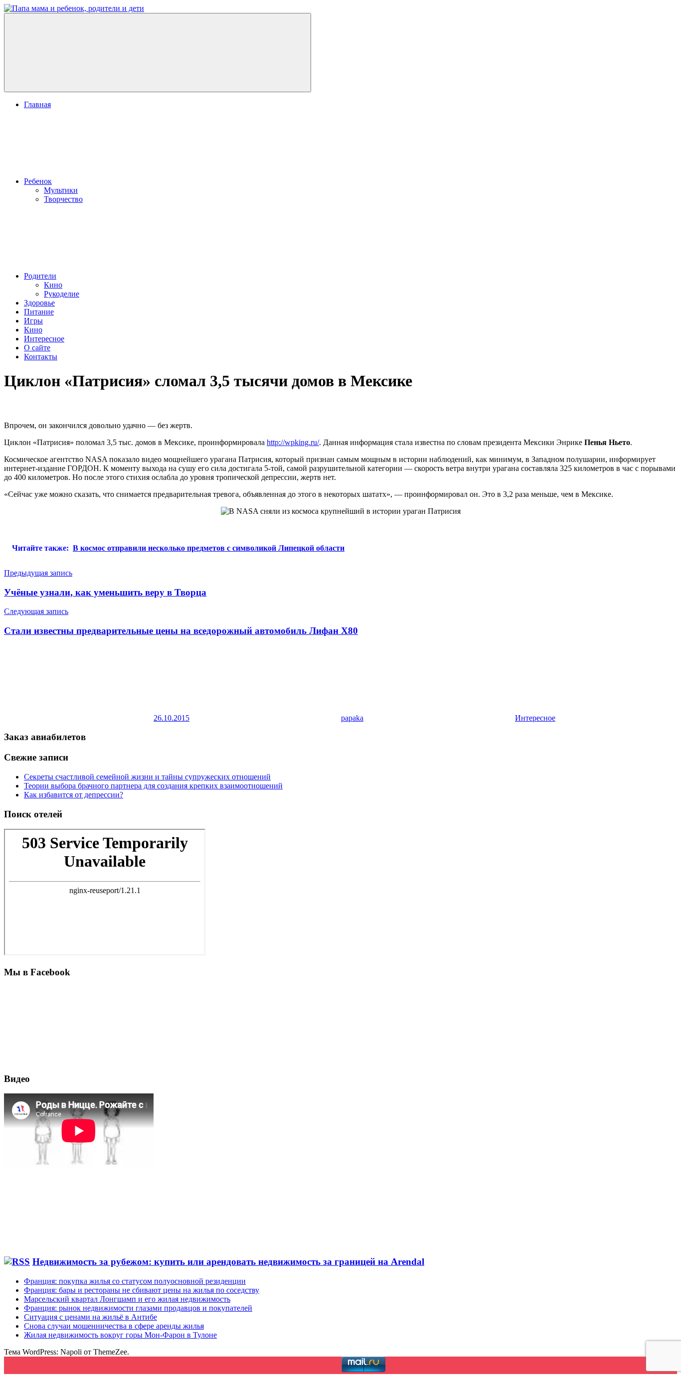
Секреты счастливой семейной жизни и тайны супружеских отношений (147, 776)
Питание (39, 311)
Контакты (40, 356)
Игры (33, 320)
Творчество (63, 199)
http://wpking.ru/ (293, 442)
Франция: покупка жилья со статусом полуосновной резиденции (135, 1281)
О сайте (37, 347)
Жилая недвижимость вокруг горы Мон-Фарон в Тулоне (120, 1335)
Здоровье (39, 303)
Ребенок (38, 181)
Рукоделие (61, 294)
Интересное (44, 338)
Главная (37, 104)
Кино (53, 285)
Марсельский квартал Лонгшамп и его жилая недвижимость (127, 1299)
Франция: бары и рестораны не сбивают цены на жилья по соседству (141, 1290)
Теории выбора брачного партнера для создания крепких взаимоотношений (153, 785)
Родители (40, 276)
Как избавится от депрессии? (73, 794)
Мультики (61, 190)
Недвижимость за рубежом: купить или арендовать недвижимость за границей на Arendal (228, 1261)
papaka (352, 718)
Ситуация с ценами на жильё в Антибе (90, 1317)
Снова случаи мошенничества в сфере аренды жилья (114, 1326)
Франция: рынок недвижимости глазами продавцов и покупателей (138, 1308)
